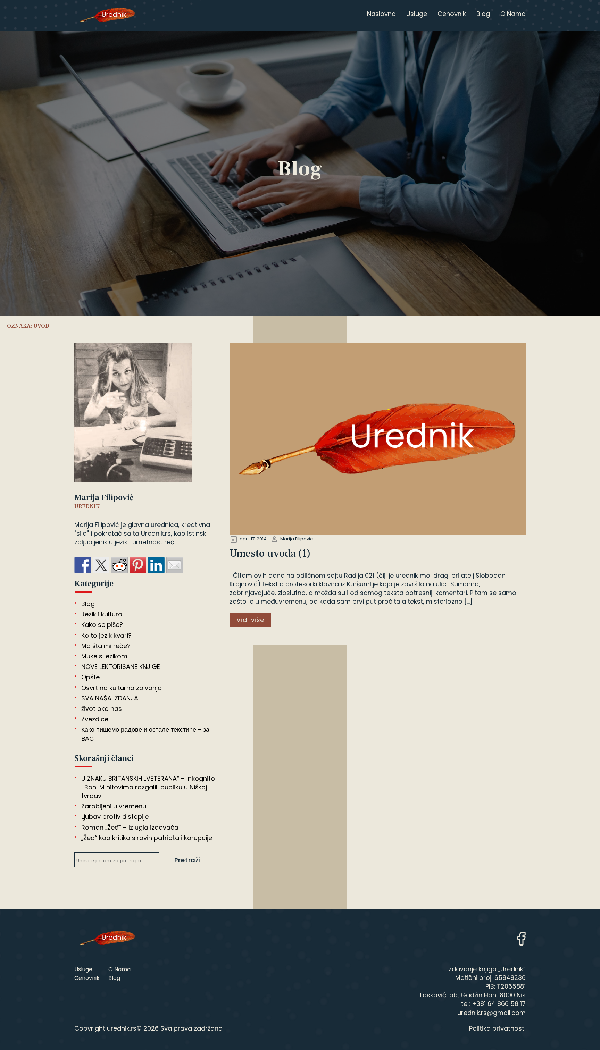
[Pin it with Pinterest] (138, 565)
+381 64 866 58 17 (499, 1003)
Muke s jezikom (104, 656)
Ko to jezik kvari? (106, 635)
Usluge (83, 969)
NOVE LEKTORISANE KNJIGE (120, 666)
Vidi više (250, 619)
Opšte (90, 677)
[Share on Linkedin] (156, 565)
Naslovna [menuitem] (381, 13)
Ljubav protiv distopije (115, 816)
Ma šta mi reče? (106, 645)
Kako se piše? (102, 624)
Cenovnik (87, 978)
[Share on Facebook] (82, 565)
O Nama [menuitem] (513, 13)
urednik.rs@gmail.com (491, 1012)
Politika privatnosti (497, 1028)
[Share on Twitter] (101, 565)
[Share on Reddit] (119, 565)
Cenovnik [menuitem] (452, 13)
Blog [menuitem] (483, 13)
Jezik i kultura (101, 614)
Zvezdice (94, 719)
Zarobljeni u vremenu (113, 806)
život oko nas (101, 708)
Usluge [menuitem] (416, 13)
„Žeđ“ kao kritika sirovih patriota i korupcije (146, 837)
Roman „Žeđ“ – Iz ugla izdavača (129, 827)
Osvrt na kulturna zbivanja (121, 687)
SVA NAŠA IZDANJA (109, 698)
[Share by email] (174, 565)
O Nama (119, 969)
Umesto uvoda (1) (270, 553)
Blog (88, 603)
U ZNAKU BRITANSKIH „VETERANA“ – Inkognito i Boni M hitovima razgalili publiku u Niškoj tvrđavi (148, 787)
